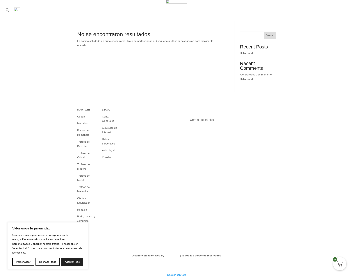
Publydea (171, 255)
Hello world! (247, 53)
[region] (47, 246)
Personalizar (23, 261)
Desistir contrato (176, 274)
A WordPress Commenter (255, 74)
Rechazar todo (47, 261)
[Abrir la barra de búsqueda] (7, 10)
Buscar (270, 35)
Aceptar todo (72, 261)
